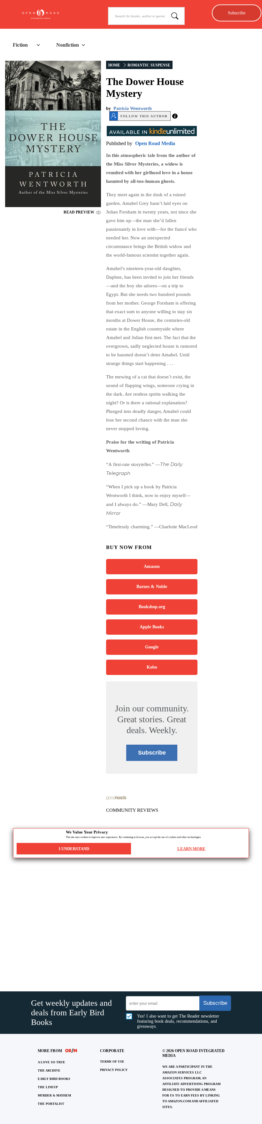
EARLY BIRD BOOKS (54, 1079)
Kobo (152, 667)
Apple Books (152, 626)
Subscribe (236, 12)
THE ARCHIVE (49, 1070)
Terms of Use (112, 1061)
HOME (114, 65)
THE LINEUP (48, 1087)
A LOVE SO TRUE (51, 1062)
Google (151, 647)
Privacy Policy (113, 1070)
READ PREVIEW (79, 212)
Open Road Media (155, 143)
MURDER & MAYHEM (54, 1095)
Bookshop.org (152, 606)
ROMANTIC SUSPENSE (148, 65)
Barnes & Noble (151, 586)
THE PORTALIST (51, 1103)
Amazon (152, 566)
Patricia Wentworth (132, 108)
